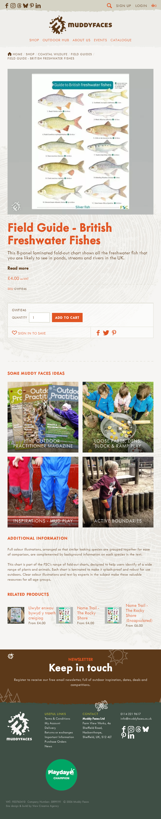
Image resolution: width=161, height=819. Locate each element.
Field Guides (81, 54)
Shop (34, 40)
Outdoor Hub (56, 40)
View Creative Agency (45, 805)
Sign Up (123, 6)
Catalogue (121, 40)
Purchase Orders (55, 741)
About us (82, 40)
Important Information (59, 737)
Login (141, 6)
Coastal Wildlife (53, 54)
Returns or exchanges (59, 732)
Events (100, 40)
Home (17, 54)
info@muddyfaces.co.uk (136, 718)
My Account (52, 723)
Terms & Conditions (57, 718)
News (48, 746)
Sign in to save (32, 333)
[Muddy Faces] (80, 33)
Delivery (50, 728)
